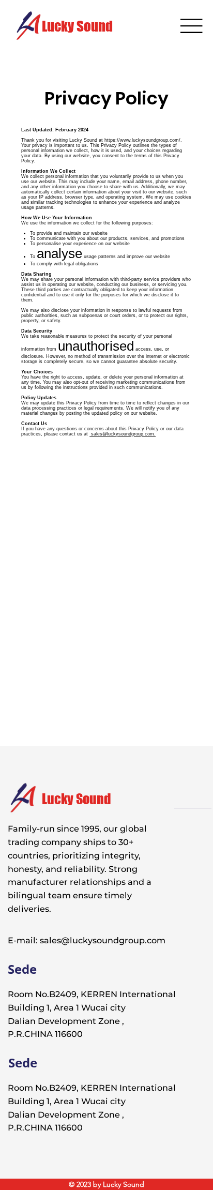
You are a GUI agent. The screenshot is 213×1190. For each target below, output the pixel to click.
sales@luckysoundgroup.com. (122, 433)
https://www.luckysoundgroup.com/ (142, 140)
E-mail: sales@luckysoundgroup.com (86, 940)
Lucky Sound (77, 26)
